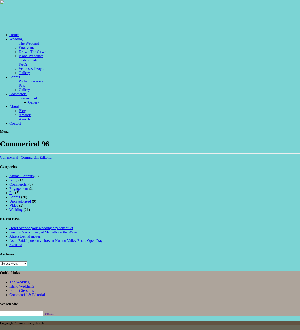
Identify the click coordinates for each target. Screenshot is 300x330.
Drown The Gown (32, 52)
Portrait (14, 77)
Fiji (11, 193)
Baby (13, 180)
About (14, 107)
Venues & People (31, 69)
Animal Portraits (21, 176)
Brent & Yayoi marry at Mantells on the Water (43, 232)
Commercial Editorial (36, 157)
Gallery (24, 73)
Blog (22, 111)
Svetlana (15, 245)
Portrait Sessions (31, 81)
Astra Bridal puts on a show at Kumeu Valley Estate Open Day (56, 241)
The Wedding (29, 43)
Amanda (25, 115)
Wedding (16, 39)
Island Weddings (31, 56)
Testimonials (28, 60)
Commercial (18, 94)
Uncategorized (20, 201)
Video (13, 205)
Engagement (28, 47)
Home (14, 35)
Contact (15, 123)
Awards (24, 119)
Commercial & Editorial (27, 295)
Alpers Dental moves (25, 236)
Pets (22, 85)
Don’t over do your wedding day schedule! (41, 228)
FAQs (23, 64)
